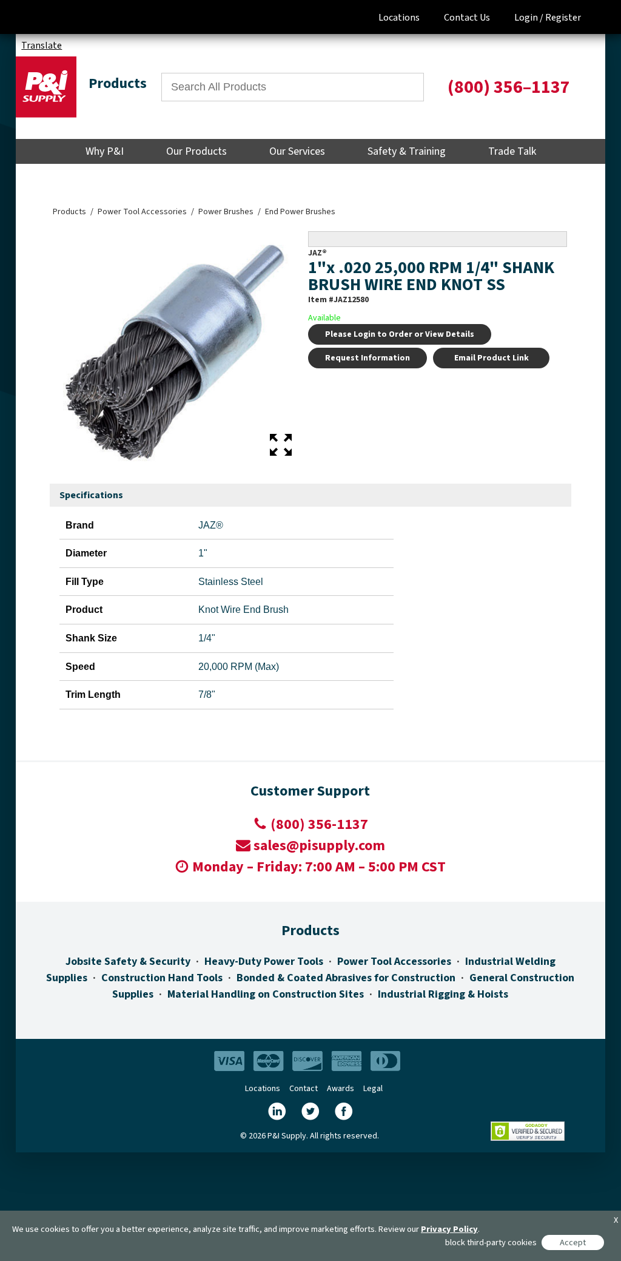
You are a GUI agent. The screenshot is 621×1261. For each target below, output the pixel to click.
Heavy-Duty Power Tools (263, 961)
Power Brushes (225, 212)
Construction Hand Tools (162, 977)
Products (69, 212)
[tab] (91, 495)
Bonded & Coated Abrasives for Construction (346, 977)
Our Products (196, 151)
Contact (303, 1089)
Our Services (297, 151)
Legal (373, 1089)
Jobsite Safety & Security (127, 961)
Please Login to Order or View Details (399, 334)
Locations (399, 17)
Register (563, 17)
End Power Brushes (300, 212)
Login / (528, 17)
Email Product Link (491, 358)
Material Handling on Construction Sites (265, 994)
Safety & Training (407, 151)
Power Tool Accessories (142, 212)
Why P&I (105, 151)
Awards (340, 1089)
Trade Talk (512, 151)
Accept (573, 1242)
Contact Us (467, 17)
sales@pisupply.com (319, 845)
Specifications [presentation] (91, 495)
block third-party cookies (491, 1242)
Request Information (367, 358)
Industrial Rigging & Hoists (443, 994)
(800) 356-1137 (319, 824)
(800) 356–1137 (509, 87)
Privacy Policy (449, 1229)
